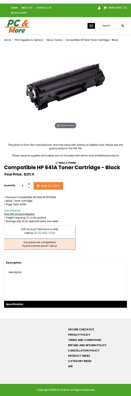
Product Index (79, 356)
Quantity (9, 185)
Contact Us (44, 7)
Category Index (80, 361)
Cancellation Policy (83, 350)
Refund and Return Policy (87, 345)
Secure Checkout (81, 329)
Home (14, 7)
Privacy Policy (79, 335)
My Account (19, 12)
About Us (27, 7)
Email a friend (67, 162)
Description (13, 262)
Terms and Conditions (84, 340)
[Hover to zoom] (65, 87)
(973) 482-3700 (44, 233)
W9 (70, 366)
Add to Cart (49, 186)
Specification (14, 304)
